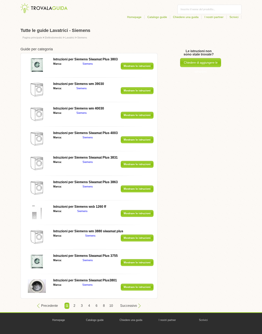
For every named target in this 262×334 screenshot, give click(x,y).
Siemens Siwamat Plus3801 (85, 280)
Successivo (128, 305)
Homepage (134, 17)
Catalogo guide (157, 17)
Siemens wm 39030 (78, 84)
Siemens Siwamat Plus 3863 (85, 182)
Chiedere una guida (186, 17)
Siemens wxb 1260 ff (79, 206)
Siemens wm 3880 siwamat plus (88, 231)
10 (111, 305)
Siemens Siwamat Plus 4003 (85, 133)
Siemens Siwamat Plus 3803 (85, 59)
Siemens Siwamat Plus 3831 (85, 157)
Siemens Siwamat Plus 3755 (85, 255)
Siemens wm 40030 (78, 108)
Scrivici (233, 17)
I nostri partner (214, 17)
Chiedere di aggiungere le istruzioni (201, 64)
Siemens (87, 63)
